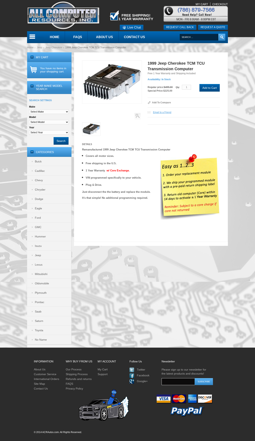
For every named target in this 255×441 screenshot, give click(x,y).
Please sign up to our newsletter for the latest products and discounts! (184, 371)
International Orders (46, 379)
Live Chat (134, 27)
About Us (39, 369)
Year (31, 127)
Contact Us (41, 388)
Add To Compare (161, 102)
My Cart (103, 369)
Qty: (178, 87)
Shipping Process (77, 374)
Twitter (141, 369)
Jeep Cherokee (53, 47)
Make (32, 106)
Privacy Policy (74, 388)
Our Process (73, 369)
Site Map (39, 383)
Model (32, 117)
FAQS (69, 383)
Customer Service (45, 374)
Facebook (143, 375)
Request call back (180, 27)
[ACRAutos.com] (63, 1)
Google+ (142, 381)
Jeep (39, 47)
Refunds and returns (79, 379)
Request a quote (213, 27)
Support (103, 374)
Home (30, 47)
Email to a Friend (162, 112)
